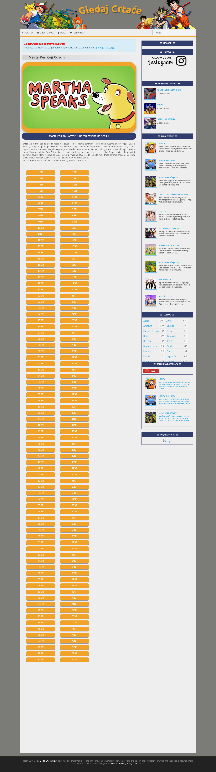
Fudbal (146, 356)
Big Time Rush (165, 279)
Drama (169, 341)
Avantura (147, 325)
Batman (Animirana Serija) (168, 89)
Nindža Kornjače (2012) (168, 177)
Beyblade (171, 325)
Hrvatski (170, 361)
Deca (145, 336)
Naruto (162, 143)
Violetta (162, 211)
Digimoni (147, 341)
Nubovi (159, 104)
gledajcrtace (105, 47)
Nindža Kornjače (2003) (169, 262)
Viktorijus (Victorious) (169, 228)
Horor (146, 361)
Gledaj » (167, 93)
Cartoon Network (151, 331)
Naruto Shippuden (167, 160)
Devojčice (171, 336)
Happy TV (171, 356)
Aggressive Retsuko (165, 119)
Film (168, 351)
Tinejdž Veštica (165, 296)
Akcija (146, 320)
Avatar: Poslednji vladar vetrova (173, 194)
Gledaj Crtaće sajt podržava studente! (44, 43)
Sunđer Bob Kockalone (169, 245)
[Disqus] (79, 706)
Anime (169, 320)
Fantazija (147, 351)
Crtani (169, 331)
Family (169, 346)
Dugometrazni (150, 346)
